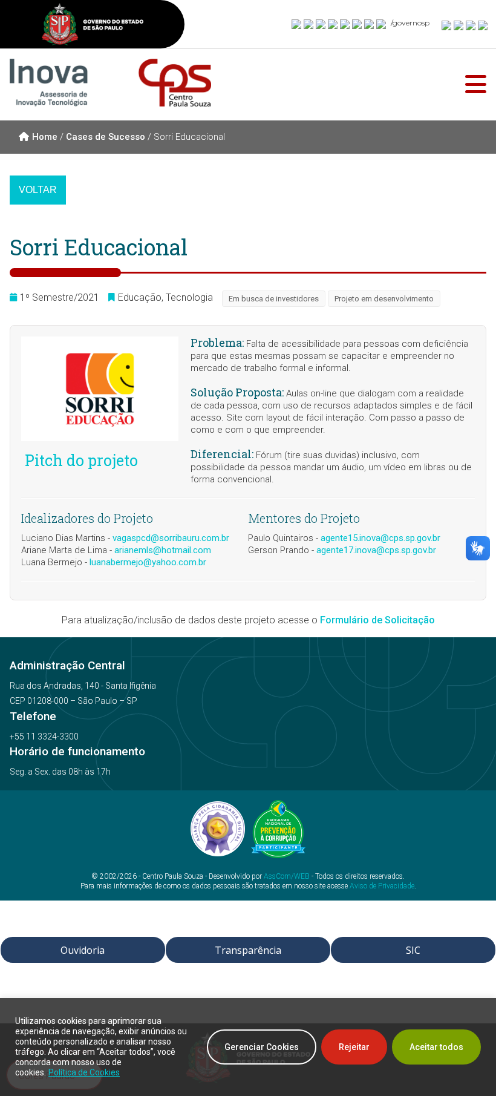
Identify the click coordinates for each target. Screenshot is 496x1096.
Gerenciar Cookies (261, 1047)
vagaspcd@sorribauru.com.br (171, 538)
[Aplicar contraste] (471, 24)
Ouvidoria (82, 950)
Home (44, 136)
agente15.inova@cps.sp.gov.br (380, 538)
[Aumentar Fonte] (447, 24)
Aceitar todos (436, 1047)
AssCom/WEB (287, 876)
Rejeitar (354, 1047)
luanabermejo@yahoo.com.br (148, 562)
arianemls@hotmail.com (162, 550)
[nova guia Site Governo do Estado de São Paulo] (92, 25)
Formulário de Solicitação (377, 620)
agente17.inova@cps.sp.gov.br (376, 550)
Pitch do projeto (79, 460)
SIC (413, 950)
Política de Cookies (84, 1072)
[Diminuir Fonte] (459, 24)
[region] (248, 1047)
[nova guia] (483, 24)
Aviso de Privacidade (382, 886)
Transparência (248, 950)
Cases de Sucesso (105, 136)
